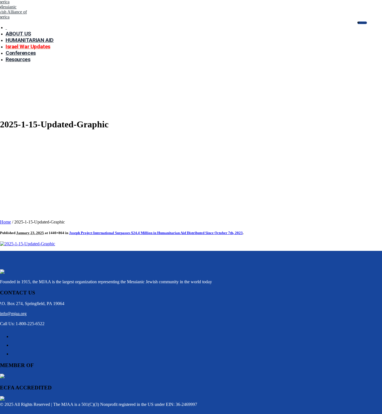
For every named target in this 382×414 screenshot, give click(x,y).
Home (5, 222)
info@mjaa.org (13, 313)
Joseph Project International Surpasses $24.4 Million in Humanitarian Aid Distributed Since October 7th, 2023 (156, 233)
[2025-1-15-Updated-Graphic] (27, 243)
